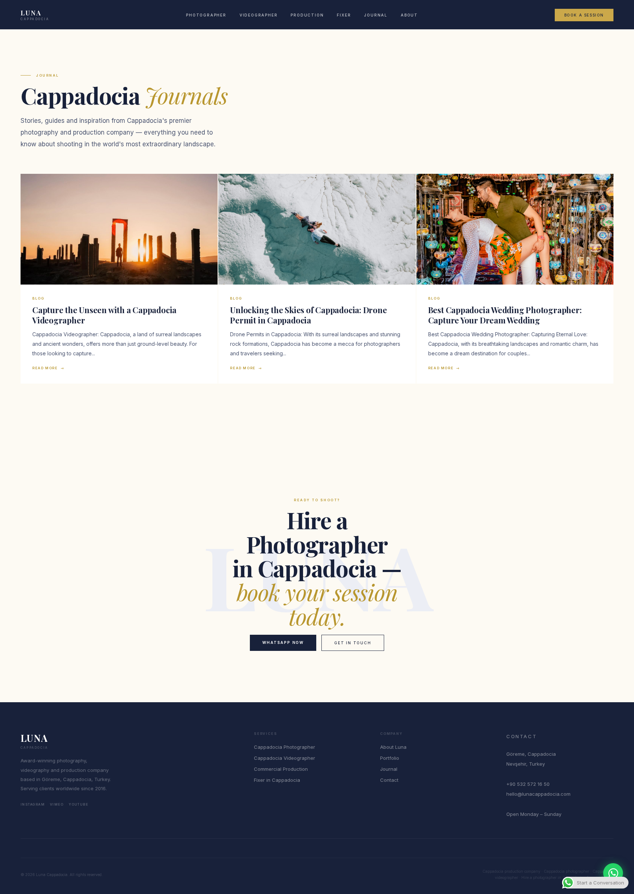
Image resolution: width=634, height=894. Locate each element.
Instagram (33, 804)
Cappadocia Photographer (284, 747)
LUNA (35, 15)
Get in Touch (352, 643)
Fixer (344, 15)
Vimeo (56, 804)
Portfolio (389, 758)
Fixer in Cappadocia (277, 780)
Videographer (259, 15)
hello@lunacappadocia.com (538, 794)
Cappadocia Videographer (284, 758)
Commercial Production (281, 769)
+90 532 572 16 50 (528, 784)
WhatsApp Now (283, 642)
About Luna (393, 747)
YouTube (78, 804)
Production (307, 15)
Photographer (206, 15)
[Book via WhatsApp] (613, 873)
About (409, 15)
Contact (389, 780)
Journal (375, 15)
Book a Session (584, 15)
